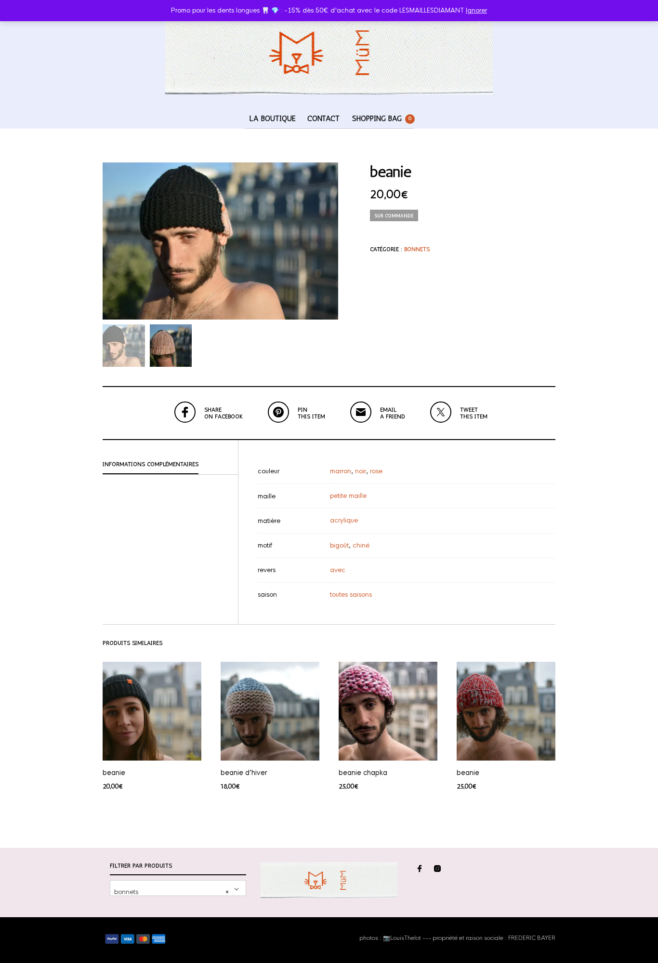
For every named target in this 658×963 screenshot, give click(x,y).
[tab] (170, 465)
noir (360, 471)
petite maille (348, 496)
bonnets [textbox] (171, 892)
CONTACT (323, 118)
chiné (361, 545)
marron (340, 471)
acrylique (344, 520)
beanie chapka (363, 772)
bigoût (339, 545)
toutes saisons (351, 594)
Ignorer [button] (476, 10)
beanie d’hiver (244, 772)
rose (376, 471)
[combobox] (178, 888)
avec (337, 570)
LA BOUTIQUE (273, 118)
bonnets (417, 249)
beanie (114, 772)
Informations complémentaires (150, 464)
